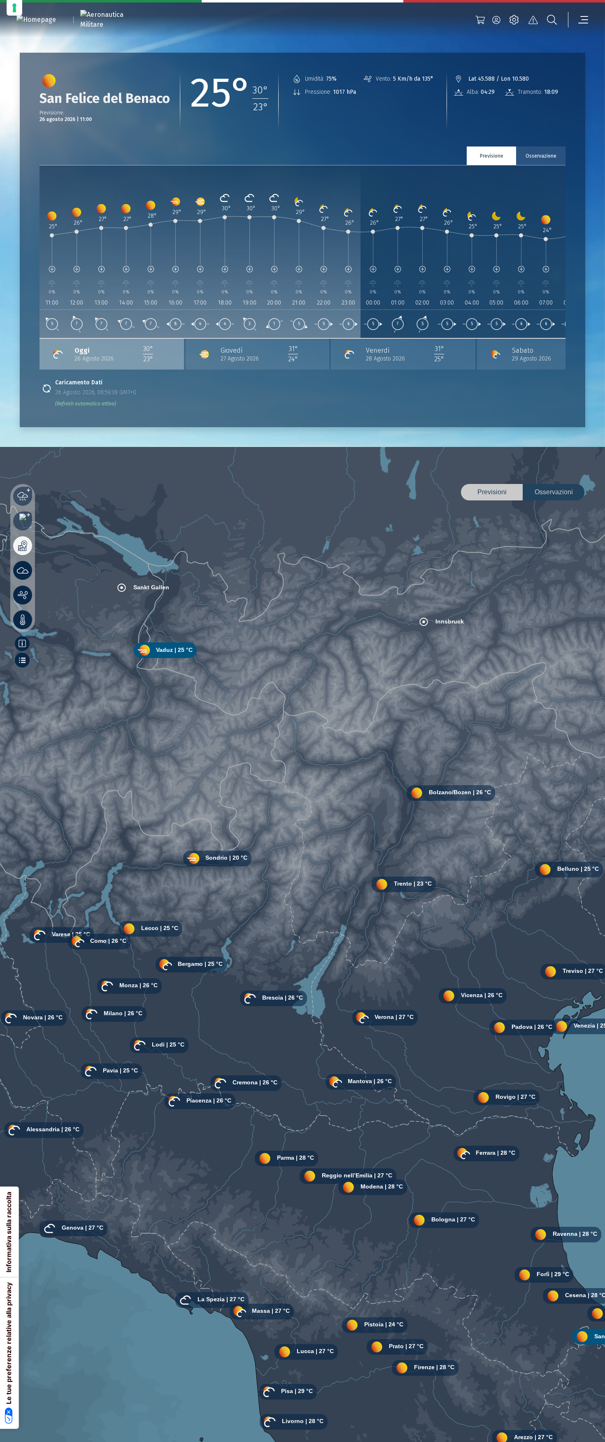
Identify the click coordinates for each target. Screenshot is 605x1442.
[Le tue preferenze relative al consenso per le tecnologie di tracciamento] (14, 8)
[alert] (533, 20)
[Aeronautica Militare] (112, 20)
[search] (552, 20)
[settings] (514, 20)
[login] (496, 20)
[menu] (578, 20)
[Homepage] (36, 20)
